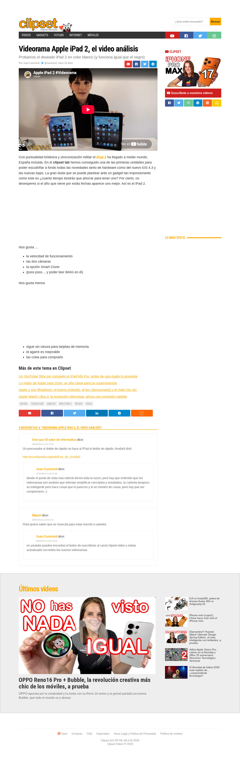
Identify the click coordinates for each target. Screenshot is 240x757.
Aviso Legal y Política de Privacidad (135, 733)
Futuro (59, 35)
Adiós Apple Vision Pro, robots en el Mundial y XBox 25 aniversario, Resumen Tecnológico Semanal (203, 655)
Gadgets (42, 35)
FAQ (89, 733)
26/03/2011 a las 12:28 (42, 444)
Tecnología (37, 403)
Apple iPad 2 (65, 403)
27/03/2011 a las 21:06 (46, 474)
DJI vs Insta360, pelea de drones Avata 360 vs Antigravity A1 (204, 601)
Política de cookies (171, 733)
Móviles (93, 35)
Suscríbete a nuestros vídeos (191, 93)
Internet (75, 35)
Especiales (103, 733)
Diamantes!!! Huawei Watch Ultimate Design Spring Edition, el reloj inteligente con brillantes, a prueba (205, 637)
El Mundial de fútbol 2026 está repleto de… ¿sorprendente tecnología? (204, 671)
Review (23, 403)
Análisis (51, 403)
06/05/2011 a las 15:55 (46, 541)
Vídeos (26, 35)
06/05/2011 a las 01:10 (42, 520)
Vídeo (89, 403)
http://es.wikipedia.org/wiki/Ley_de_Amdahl (51, 456)
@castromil (50, 63)
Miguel (36, 515)
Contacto (77, 733)
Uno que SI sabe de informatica (54, 439)
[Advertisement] (87, 8)
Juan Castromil (31, 63)
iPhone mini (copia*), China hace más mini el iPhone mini (203, 618)
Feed (63, 733)
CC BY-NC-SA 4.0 (121, 740)
